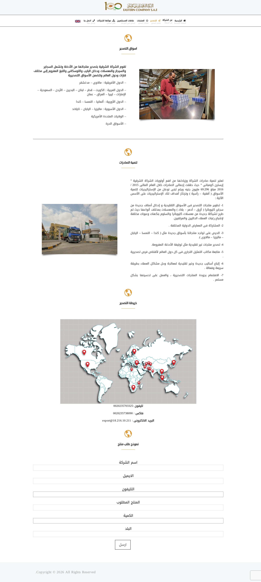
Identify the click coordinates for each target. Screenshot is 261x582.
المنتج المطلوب (128, 502)
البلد (128, 528)
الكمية (128, 515)
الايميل (128, 476)
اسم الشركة (128, 462)
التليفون (128, 489)
